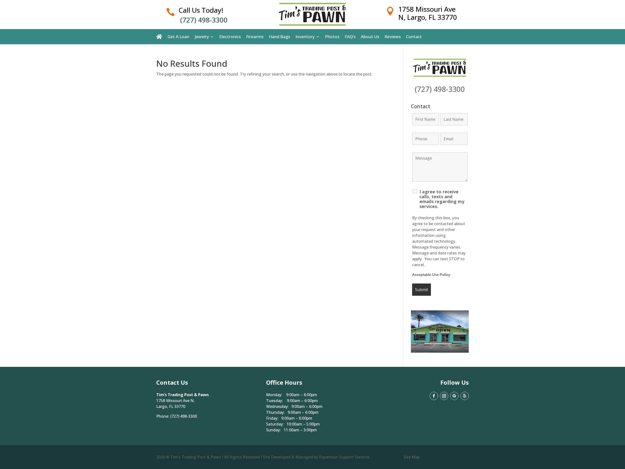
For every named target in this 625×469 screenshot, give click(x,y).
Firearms (254, 36)
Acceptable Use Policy (431, 275)
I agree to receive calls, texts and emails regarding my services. (441, 199)
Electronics (230, 36)
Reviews (393, 36)
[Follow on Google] (454, 396)
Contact (414, 36)
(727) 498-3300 (204, 19)
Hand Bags (279, 36)
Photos (332, 36)
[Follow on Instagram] (444, 396)
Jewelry (202, 36)
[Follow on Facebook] (434, 396)
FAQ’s (350, 36)
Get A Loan (178, 36)
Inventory (305, 36)
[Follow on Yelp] (464, 396)
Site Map (412, 457)
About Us (370, 36)
